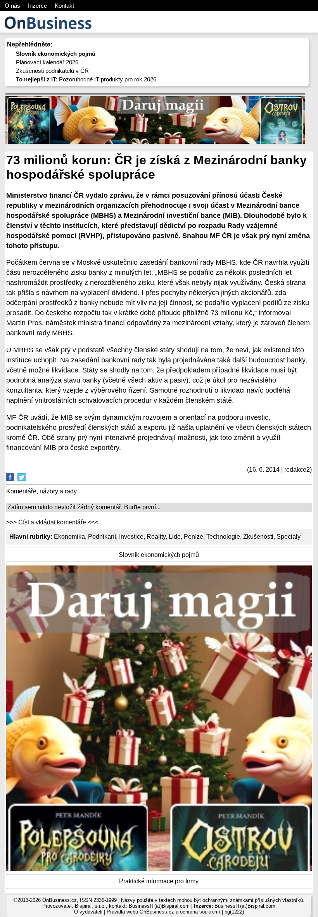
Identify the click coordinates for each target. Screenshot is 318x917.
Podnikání (102, 536)
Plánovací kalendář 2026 (47, 62)
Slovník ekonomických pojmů (159, 555)
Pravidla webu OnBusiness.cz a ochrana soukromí (163, 912)
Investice (131, 536)
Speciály (289, 536)
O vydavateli (88, 912)
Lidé (175, 536)
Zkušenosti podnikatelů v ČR (52, 70)
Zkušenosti (258, 536)
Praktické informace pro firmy (159, 881)
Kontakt (64, 5)
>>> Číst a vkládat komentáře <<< (52, 522)
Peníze (193, 536)
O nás (12, 5)
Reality (156, 536)
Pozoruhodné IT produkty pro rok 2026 (86, 79)
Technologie (223, 536)
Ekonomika (69, 536)
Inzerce (37, 5)
